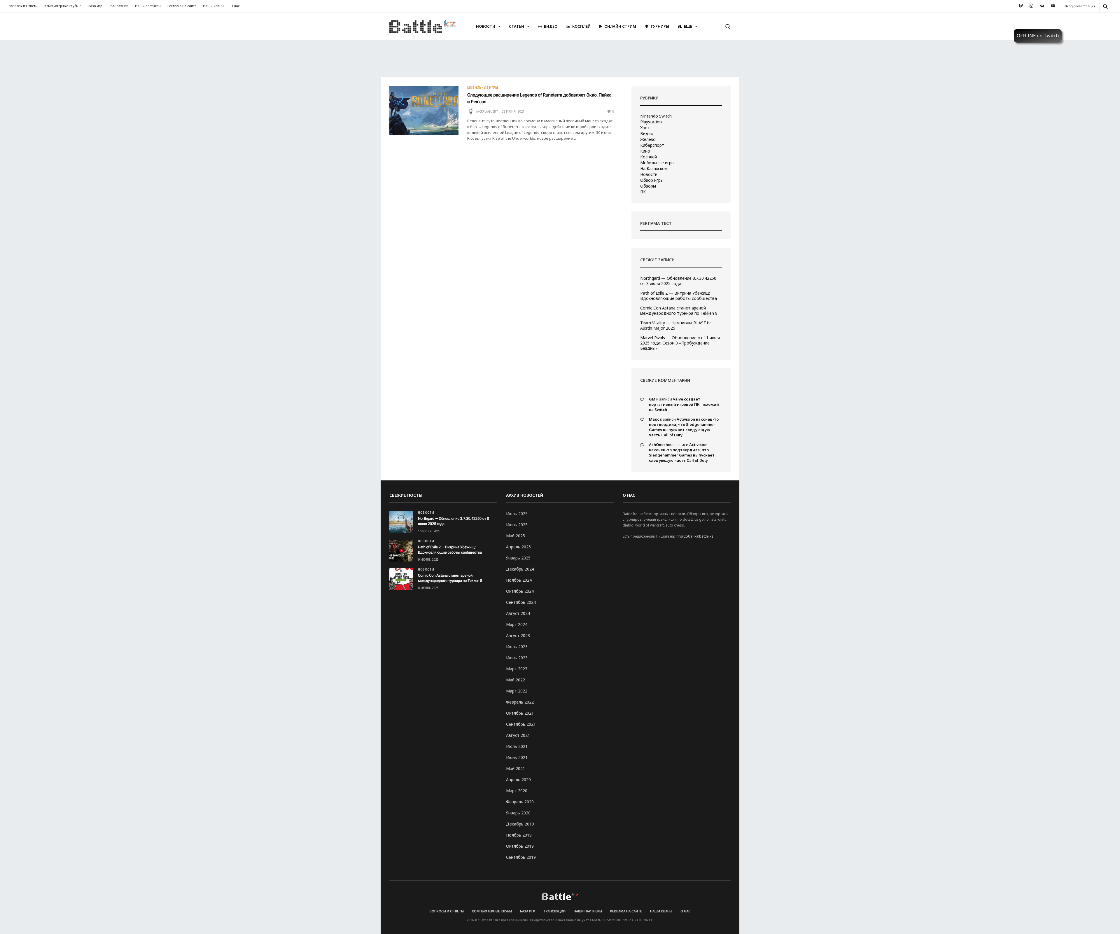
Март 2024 (516, 624)
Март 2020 (516, 790)
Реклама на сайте (181, 6)
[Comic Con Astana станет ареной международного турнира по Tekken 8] (401, 579)
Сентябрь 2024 (521, 602)
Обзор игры (652, 180)
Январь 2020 (518, 813)
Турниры (659, 26)
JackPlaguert (487, 111)
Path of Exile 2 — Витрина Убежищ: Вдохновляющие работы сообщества (678, 296)
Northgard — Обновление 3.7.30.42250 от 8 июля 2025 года (678, 281)
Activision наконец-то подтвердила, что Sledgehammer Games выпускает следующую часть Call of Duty (684, 427)
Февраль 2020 (520, 801)
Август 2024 (518, 613)
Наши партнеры (148, 6)
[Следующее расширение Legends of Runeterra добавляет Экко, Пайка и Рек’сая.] (424, 110)
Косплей (581, 26)
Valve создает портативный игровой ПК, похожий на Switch (684, 404)
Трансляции (118, 6)
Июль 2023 (517, 646)
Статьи (516, 26)
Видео (550, 26)
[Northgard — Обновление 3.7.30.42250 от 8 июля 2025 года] (401, 522)
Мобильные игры (482, 87)
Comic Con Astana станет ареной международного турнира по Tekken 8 (679, 310)
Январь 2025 (518, 558)
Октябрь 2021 (520, 713)
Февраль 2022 (520, 702)
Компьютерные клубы (61, 6)
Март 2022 (516, 691)
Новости (485, 26)
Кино (645, 151)
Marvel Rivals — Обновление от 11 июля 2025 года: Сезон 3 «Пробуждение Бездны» (680, 343)
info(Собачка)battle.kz (694, 536)
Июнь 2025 (517, 524)
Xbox (645, 128)
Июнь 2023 (517, 657)
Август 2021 (518, 735)
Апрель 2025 (518, 547)
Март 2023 (516, 668)
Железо (648, 139)
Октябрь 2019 (520, 846)
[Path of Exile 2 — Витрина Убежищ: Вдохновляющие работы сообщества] (401, 551)
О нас (235, 6)
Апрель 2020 (518, 779)
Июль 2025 (517, 513)
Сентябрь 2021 (521, 724)
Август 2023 (518, 635)
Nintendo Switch (656, 116)
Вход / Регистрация (1080, 6)
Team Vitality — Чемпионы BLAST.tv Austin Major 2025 (675, 325)
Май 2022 (515, 680)
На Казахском (654, 169)
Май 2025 (515, 535)
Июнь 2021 (517, 757)
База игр (95, 6)
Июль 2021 (517, 746)
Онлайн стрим (620, 26)
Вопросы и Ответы (23, 6)
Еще (688, 26)
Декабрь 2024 (520, 569)
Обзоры (648, 186)
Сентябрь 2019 (521, 857)
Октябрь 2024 (520, 591)
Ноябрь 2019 (519, 835)
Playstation (651, 122)
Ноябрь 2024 (519, 580)
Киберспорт (652, 145)
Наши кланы (213, 6)
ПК (643, 192)
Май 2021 (515, 768)
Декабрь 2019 (520, 824)
